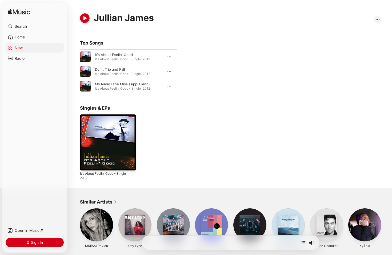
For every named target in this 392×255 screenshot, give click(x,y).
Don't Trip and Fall (110, 69)
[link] (98, 202)
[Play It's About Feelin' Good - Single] (87, 164)
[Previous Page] (74, 225)
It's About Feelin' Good (114, 55)
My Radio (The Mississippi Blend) (122, 84)
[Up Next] (303, 242)
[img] (19, 12)
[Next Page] (386, 225)
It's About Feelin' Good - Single (106, 116)
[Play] (85, 18)
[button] (34, 26)
